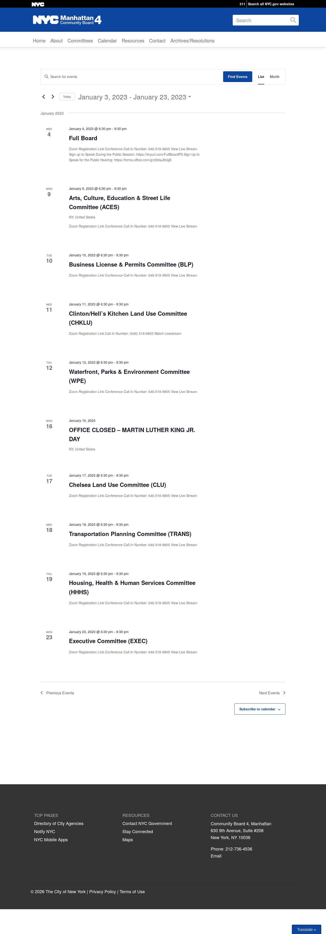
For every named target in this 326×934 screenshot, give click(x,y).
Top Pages (46, 815)
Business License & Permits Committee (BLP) (131, 264)
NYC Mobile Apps (51, 839)
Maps (127, 839)
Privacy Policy (102, 891)
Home (39, 40)
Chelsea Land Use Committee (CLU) (117, 484)
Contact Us (224, 815)
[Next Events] (53, 96)
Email (216, 855)
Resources (133, 40)
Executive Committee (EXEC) (108, 641)
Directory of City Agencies (59, 823)
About (56, 40)
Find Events (237, 76)
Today (67, 96)
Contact (157, 40)
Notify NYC (44, 831)
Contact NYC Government (147, 823)
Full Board (83, 138)
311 (242, 3)
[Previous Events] (43, 96)
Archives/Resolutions (192, 40)
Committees (80, 40)
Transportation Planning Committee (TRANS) (130, 534)
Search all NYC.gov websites (271, 3)
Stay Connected (137, 831)
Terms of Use (132, 891)
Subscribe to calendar (257, 709)
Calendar (107, 40)
